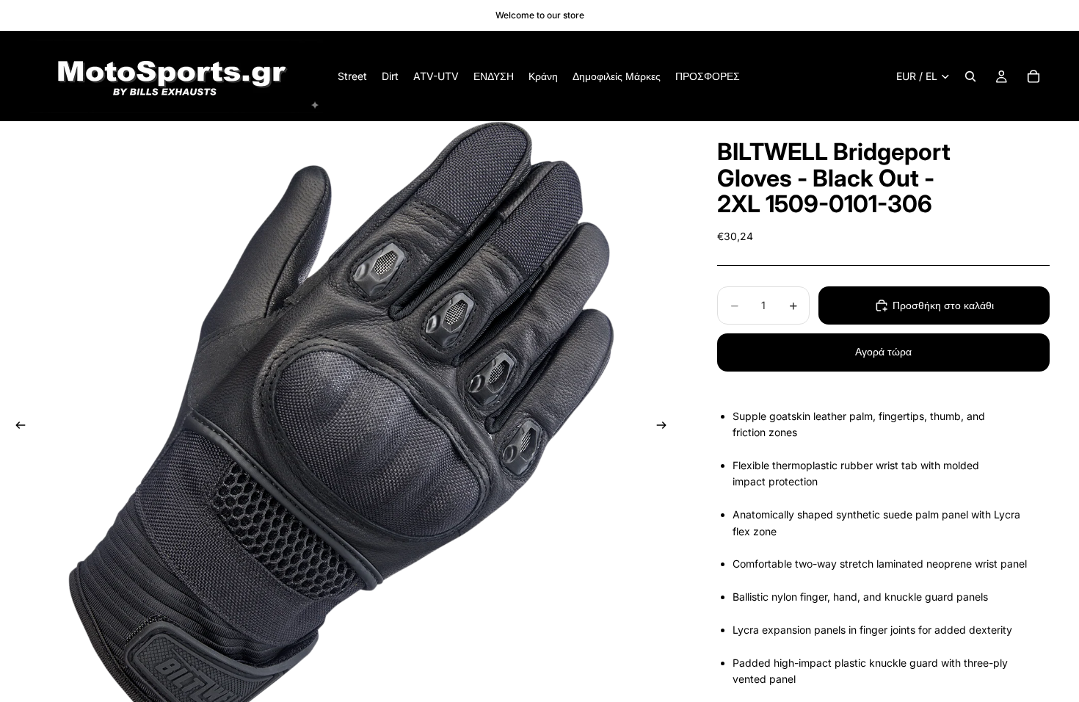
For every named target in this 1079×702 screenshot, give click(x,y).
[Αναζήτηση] (970, 76)
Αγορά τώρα (883, 351)
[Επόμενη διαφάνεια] (666, 427)
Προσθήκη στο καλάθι (943, 305)
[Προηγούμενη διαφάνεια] (16, 427)
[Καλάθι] (1033, 76)
